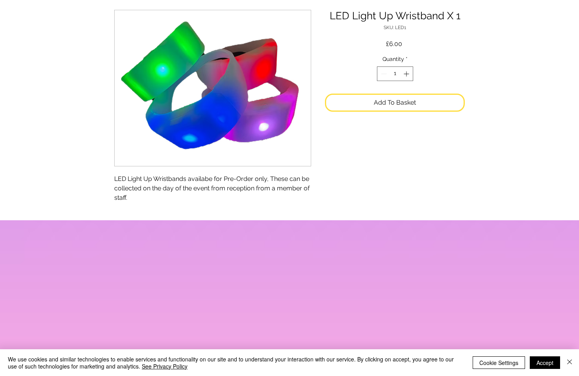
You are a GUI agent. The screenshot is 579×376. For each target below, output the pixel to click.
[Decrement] (383, 74)
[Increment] (407, 74)
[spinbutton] (395, 74)
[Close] (569, 363)
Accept (544, 363)
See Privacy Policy (164, 366)
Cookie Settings (498, 363)
